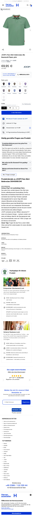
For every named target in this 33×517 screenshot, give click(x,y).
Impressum (6, 431)
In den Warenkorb (16, 112)
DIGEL (5, 453)
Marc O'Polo (6, 465)
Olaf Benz (6, 469)
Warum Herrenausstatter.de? (10, 423)
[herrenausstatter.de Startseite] (12, 5)
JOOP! (14, 60)
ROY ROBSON (7, 479)
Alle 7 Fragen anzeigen (9, 174)
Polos (7, 60)
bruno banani (7, 449)
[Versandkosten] (30, 128)
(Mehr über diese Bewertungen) (16, 372)
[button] (28, 5)
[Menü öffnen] (3, 5)
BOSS (5, 447)
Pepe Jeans (6, 473)
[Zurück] (2, 10)
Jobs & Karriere (7, 433)
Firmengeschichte (8, 429)
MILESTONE (6, 463)
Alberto (5, 443)
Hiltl (4, 457)
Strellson (6, 477)
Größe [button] (3, 103)
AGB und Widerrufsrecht (9, 425)
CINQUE (5, 451)
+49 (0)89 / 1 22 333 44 (23, 1)
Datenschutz (6, 427)
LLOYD (5, 461)
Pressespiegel (7, 437)
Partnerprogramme (8, 435)
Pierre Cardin (7, 475)
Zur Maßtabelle (26, 104)
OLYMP (5, 471)
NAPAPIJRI (6, 467)
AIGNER (5, 445)
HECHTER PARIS (7, 455)
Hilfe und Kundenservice (9, 421)
